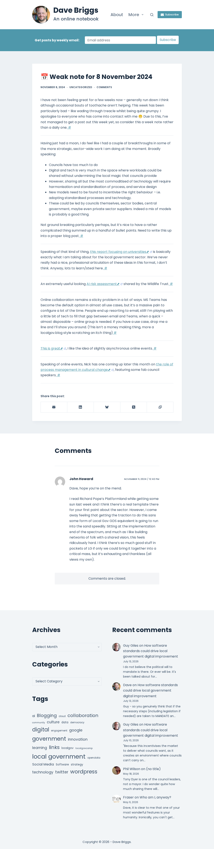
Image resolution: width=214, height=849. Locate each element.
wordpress (83, 771)
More (133, 15)
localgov (67, 748)
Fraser (128, 797)
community (38, 722)
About (117, 15)
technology (42, 772)
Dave (127, 685)
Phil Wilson (131, 769)
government (49, 739)
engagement (59, 730)
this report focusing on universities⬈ (119, 251)
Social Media (43, 764)
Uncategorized (80, 87)
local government (58, 756)
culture (53, 722)
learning (39, 747)
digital (40, 729)
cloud (62, 716)
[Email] (54, 407)
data (64, 722)
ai (33, 716)
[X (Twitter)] (133, 407)
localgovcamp (84, 748)
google (75, 730)
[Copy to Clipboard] (160, 407)
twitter (61, 772)
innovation (78, 739)
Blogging (47, 715)
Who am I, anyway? (155, 797)
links (54, 747)
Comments (104, 87)
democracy (77, 722)
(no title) (153, 769)
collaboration (83, 715)
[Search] (151, 14)
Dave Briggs (75, 10)
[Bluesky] (107, 407)
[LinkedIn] (80, 407)
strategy (77, 765)
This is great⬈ (52, 348)
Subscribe (172, 14)
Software (62, 765)
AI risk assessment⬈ (103, 283)
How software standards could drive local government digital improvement (150, 651)
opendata (93, 757)
